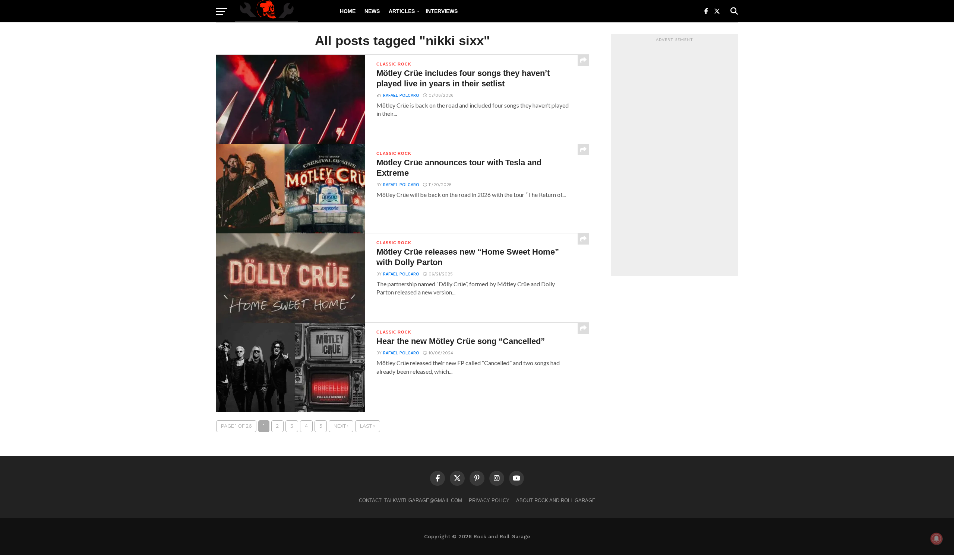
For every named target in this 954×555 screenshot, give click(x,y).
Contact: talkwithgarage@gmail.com (410, 500)
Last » (367, 426)
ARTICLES (402, 11)
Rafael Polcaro (401, 95)
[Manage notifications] (936, 539)
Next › (341, 426)
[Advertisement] (674, 156)
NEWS (372, 11)
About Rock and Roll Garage (556, 500)
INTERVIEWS (442, 11)
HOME (348, 11)
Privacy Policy (489, 500)
